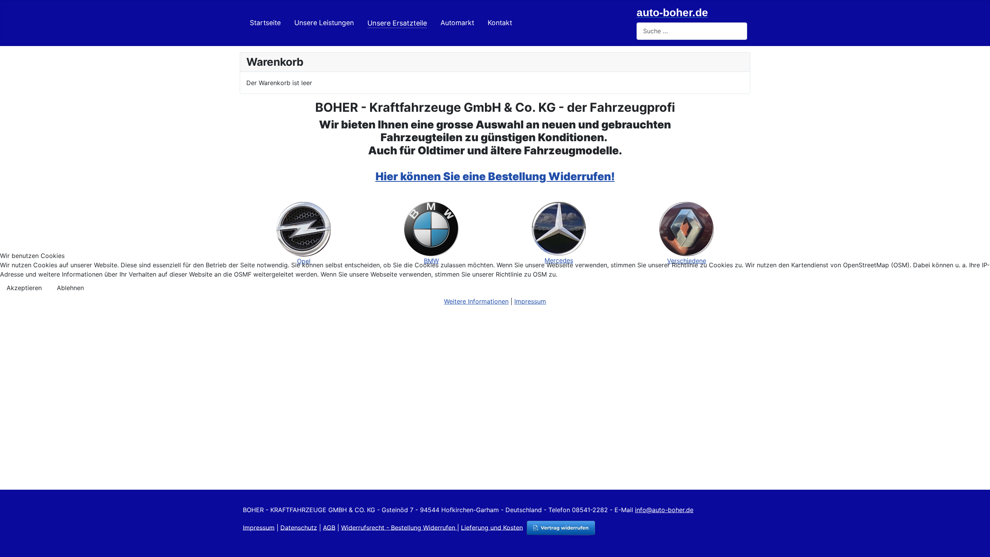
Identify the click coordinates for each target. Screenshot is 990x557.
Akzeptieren (24, 288)
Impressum (530, 301)
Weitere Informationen (476, 301)
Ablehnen (70, 288)
